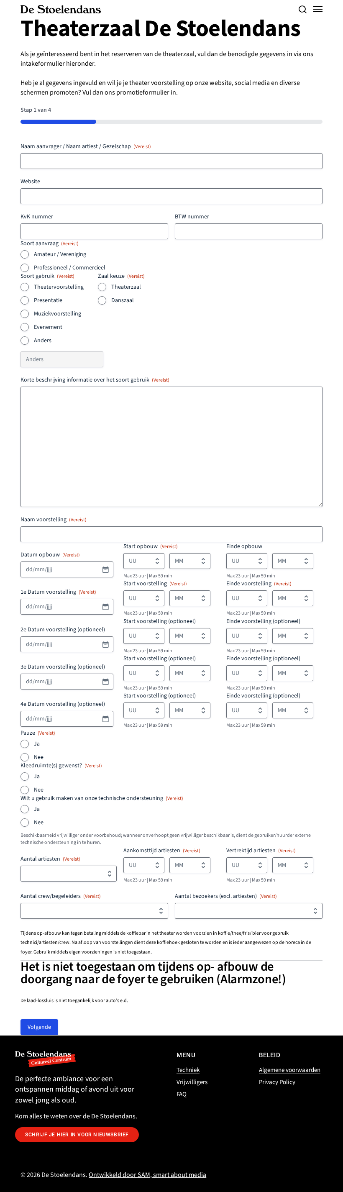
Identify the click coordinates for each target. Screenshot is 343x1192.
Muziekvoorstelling (57, 314)
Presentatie (48, 300)
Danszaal (122, 300)
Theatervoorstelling (59, 287)
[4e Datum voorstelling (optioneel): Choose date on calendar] (105, 718)
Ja (37, 744)
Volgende (39, 1027)
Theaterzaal (126, 287)
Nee (39, 757)
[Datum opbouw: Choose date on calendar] (105, 569)
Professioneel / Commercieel (69, 268)
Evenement (48, 327)
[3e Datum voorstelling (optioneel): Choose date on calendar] (105, 681)
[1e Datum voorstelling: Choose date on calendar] (105, 606)
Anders (42, 340)
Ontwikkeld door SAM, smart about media (147, 1174)
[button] (302, 9)
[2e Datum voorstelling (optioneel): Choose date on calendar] (105, 644)
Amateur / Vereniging (60, 254)
